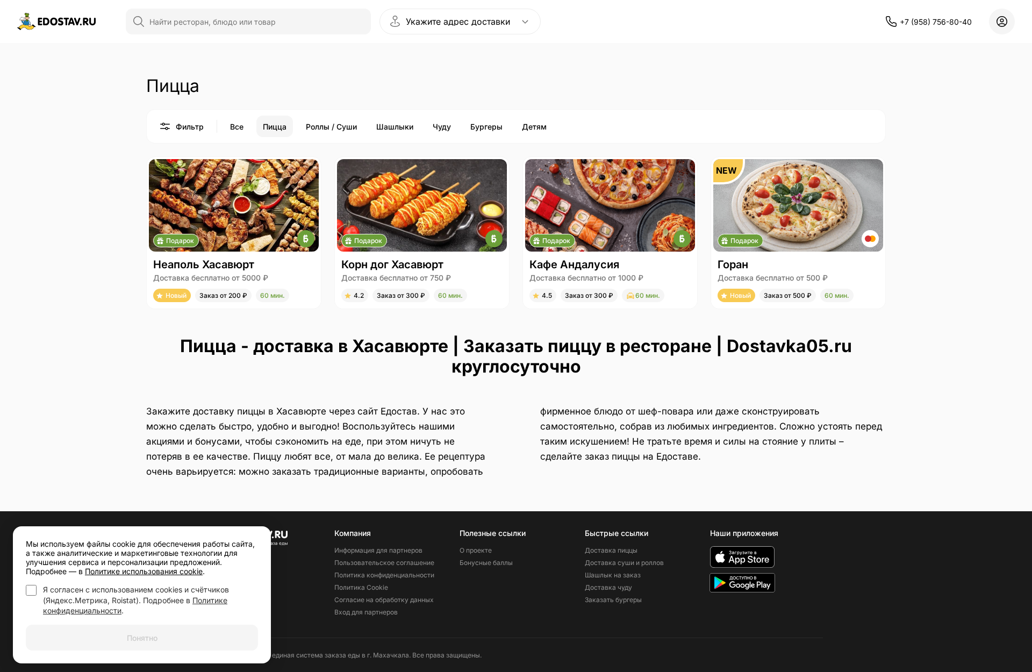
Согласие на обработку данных (384, 600)
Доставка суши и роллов (624, 563)
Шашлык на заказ (613, 575)
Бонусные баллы (486, 563)
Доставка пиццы (611, 550)
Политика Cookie (361, 587)
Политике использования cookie (144, 571)
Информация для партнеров (378, 550)
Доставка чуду (608, 587)
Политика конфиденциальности (384, 575)
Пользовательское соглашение (384, 563)
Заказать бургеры (613, 600)
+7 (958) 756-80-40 (936, 21)
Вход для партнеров (366, 612)
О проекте (476, 550)
